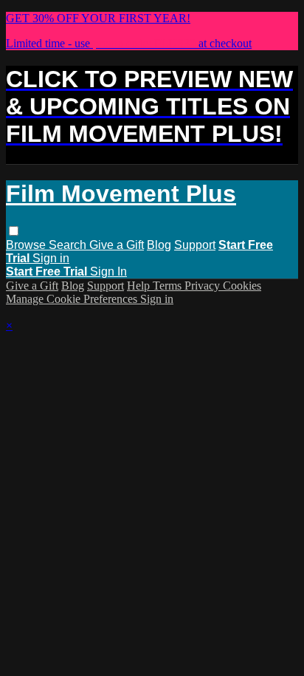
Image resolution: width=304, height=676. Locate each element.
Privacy (203, 285)
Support (194, 245)
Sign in (50, 258)
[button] (13, 231)
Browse (27, 245)
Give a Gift (116, 245)
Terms (168, 285)
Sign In (108, 271)
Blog (159, 245)
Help (140, 285)
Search (69, 245)
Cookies (242, 285)
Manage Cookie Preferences (73, 299)
